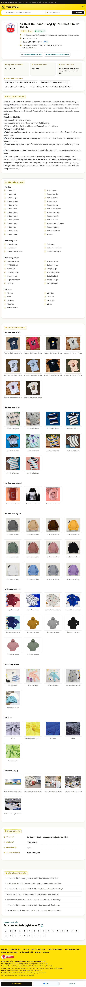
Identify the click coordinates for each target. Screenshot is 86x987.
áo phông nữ (11, 194)
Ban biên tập (15, 949)
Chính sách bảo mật (55, 949)
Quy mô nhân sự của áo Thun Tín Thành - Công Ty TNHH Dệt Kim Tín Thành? (34, 910)
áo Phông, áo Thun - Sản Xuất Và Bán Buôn (20, 82)
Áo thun (8, 187)
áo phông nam (52, 190)
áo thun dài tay (12, 212)
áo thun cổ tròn (12, 205)
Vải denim (10, 304)
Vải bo (9, 297)
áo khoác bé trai (52, 261)
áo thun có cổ (52, 201)
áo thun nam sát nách (14, 251)
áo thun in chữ (52, 220)
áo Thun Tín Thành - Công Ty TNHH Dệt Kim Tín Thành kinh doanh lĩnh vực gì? (35, 889)
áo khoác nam (11, 248)
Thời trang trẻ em (12, 258)
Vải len (49, 304)
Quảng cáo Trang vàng (9, 952)
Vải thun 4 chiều (12, 308)
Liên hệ (37, 952)
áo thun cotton (12, 209)
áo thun (50, 234)
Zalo (46, 42)
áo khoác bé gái (52, 280)
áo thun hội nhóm (13, 220)
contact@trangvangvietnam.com (36, 973)
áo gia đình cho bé (13, 280)
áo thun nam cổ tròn (54, 248)
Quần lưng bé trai (13, 261)
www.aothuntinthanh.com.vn (58, 54)
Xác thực (26, 949)
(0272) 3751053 (30, 38)
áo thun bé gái (12, 198)
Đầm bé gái (11, 269)
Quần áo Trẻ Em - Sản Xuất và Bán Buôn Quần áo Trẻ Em (50, 87)
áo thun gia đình (12, 216)
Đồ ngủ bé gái (52, 269)
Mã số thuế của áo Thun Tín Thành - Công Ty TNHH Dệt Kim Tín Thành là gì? (34, 900)
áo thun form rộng (53, 212)
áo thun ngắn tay (53, 227)
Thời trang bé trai (53, 272)
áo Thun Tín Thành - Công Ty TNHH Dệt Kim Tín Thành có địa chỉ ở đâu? (32, 878)
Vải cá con (50, 297)
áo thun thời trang (53, 231)
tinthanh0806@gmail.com (33, 54)
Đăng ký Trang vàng (72, 949)
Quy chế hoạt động (38, 949)
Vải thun (8, 290)
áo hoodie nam (12, 244)
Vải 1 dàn (10, 293)
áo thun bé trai (52, 198)
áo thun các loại (12, 201)
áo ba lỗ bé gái (12, 276)
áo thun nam (11, 227)
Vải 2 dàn (50, 293)
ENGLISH (46, 952)
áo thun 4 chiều (52, 194)
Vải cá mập (10, 300)
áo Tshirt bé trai (52, 265)
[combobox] (25, 12)
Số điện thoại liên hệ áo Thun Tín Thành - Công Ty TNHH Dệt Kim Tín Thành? (34, 883)
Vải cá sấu (50, 300)
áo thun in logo (12, 223)
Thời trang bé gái (13, 272)
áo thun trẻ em (12, 234)
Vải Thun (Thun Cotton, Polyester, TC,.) (54, 82)
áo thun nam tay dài (54, 251)
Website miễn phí (26, 952)
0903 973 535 (35, 42)
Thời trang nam (11, 241)
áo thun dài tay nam (54, 209)
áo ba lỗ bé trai (52, 276)
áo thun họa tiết (52, 216)
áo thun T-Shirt (12, 231)
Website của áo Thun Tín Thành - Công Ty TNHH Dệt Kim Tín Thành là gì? (33, 894)
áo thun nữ (10, 190)
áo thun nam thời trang (55, 223)
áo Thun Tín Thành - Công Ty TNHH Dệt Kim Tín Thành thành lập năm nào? (33, 905)
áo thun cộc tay (52, 205)
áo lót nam (51, 244)
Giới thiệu (4, 949)
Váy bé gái (10, 283)
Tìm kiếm (79, 13)
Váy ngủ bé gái (52, 283)
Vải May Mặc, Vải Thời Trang (15, 87)
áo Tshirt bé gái (12, 265)
